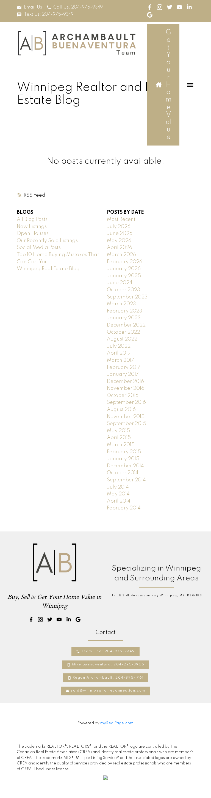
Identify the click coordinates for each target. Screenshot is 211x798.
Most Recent (121, 219)
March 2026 (121, 254)
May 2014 (118, 494)
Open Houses (33, 233)
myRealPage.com (117, 723)
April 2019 (119, 353)
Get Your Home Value (168, 85)
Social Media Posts (39, 247)
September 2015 (126, 423)
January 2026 (124, 268)
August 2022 (122, 339)
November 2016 (125, 388)
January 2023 (124, 318)
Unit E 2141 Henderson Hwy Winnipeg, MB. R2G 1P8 (156, 595)
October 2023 (123, 289)
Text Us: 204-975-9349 (49, 14)
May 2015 (118, 430)
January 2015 (123, 458)
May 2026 (119, 240)
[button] (29, 7)
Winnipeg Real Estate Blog (48, 268)
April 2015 (119, 437)
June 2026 (119, 233)
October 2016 (122, 395)
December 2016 (125, 381)
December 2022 (126, 325)
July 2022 (119, 346)
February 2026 (124, 261)
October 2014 (122, 472)
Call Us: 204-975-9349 (78, 7)
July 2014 (118, 487)
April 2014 (119, 501)
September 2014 (126, 480)
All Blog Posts (32, 219)
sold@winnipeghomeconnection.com (108, 690)
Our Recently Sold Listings (47, 240)
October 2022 (123, 332)
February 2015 (124, 451)
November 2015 (126, 416)
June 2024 (119, 282)
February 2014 (124, 508)
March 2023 (121, 303)
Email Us (33, 7)
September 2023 (127, 297)
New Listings (32, 226)
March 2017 (120, 360)
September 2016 (126, 402)
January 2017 (123, 374)
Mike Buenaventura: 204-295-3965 (108, 664)
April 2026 (119, 247)
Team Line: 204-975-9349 (108, 651)
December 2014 (125, 466)
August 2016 (121, 409)
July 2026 (119, 226)
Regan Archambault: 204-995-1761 (108, 677)
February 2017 (123, 367)
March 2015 (121, 444)
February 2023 (124, 311)
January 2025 (124, 275)
